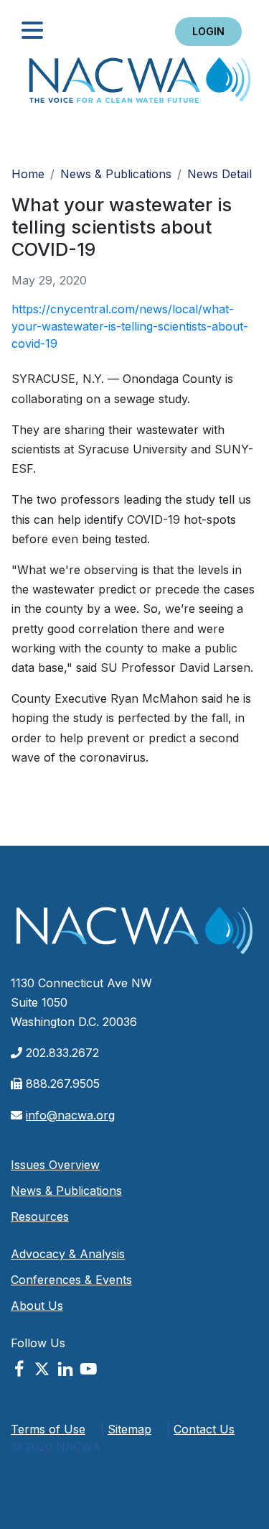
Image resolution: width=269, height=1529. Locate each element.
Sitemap (129, 1429)
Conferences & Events (71, 1279)
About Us (37, 1305)
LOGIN (208, 31)
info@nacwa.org (70, 1115)
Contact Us (204, 1429)
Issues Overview (55, 1165)
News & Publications (115, 174)
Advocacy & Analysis (68, 1254)
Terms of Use (48, 1429)
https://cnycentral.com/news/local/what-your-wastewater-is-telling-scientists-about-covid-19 (129, 326)
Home (140, 84)
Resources (40, 1216)
